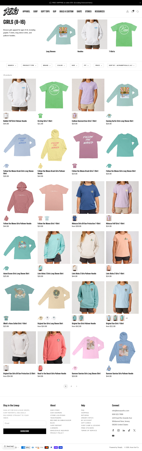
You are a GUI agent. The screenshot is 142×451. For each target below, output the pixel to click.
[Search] (137, 11)
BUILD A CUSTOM (66, 11)
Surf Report (56, 425)
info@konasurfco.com (120, 411)
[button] (12, 65)
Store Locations (57, 415)
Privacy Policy (57, 433)
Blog (52, 423)
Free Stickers (87, 428)
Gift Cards (86, 423)
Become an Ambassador (60, 420)
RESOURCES (100, 11)
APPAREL (26, 11)
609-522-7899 (117, 414)
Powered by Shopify (115, 447)
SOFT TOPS (45, 11)
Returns (85, 415)
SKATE (79, 11)
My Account (86, 420)
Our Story (55, 410)
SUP (54, 11)
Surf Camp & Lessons (90, 425)
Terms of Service (89, 430)
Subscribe (24, 431)
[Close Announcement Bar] (140, 2)
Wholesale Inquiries (59, 430)
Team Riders (55, 418)
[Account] (127, 11)
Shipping (85, 413)
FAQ (82, 410)
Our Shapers (56, 413)
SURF (35, 11)
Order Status (87, 418)
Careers (54, 428)
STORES (88, 11)
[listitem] (71, 2)
